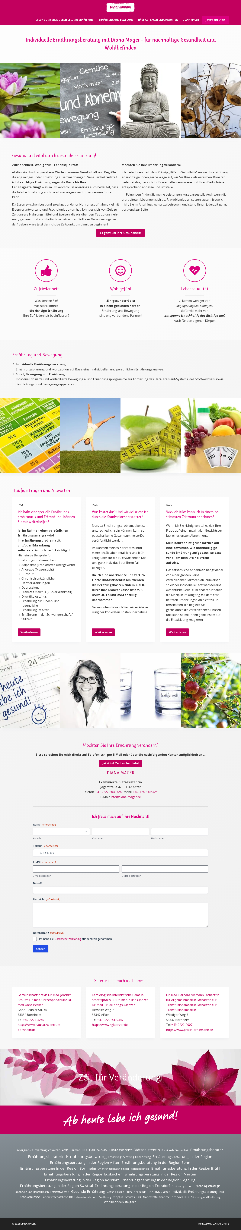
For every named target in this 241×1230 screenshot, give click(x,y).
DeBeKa (102, 1150)
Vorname (97, 838)
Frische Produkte (202, 718)
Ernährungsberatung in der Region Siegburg (157, 1180)
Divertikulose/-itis (34, 596)
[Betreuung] (30, 435)
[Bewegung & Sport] (90, 435)
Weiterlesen (29, 633)
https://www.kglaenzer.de (110, 1025)
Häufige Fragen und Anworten (158, 19)
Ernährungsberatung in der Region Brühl (185, 1168)
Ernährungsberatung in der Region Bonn (155, 1162)
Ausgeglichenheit (22, 128)
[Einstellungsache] (150, 690)
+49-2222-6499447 (110, 1020)
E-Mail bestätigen (131, 875)
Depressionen (31, 587)
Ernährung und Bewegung (116, 19)
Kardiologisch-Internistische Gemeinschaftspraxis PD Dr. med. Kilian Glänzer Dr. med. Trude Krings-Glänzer (120, 1000)
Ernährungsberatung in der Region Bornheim (58, 1168)
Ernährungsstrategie (207, 1186)
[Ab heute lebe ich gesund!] (30, 690)
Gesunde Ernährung (88, 1191)
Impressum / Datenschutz (213, 1223)
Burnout (27, 574)
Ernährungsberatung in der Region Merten (160, 1174)
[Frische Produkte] (211, 690)
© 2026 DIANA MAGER (24, 1223)
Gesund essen (115, 1192)
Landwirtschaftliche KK (57, 1197)
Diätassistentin (146, 1149)
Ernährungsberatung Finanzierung (129, 1157)
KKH (222, 1192)
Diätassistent (120, 1149)
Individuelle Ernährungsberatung (195, 1192)
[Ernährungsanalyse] (150, 435)
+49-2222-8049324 (108, 792)
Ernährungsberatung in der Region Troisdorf (132, 1185)
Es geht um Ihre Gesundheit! (120, 233)
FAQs (21, 504)
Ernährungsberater (206, 1149)
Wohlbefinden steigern (120, 1202)
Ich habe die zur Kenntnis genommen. (75, 939)
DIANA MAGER (191, 19)
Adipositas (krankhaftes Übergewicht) (48, 565)
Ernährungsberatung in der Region (182, 1156)
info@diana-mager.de (126, 797)
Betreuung (17, 463)
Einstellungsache (142, 718)
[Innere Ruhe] (150, 100)
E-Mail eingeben (42, 875)
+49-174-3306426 (145, 792)
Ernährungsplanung (205, 463)
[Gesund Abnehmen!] (90, 100)
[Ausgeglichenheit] (30, 100)
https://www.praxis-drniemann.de (189, 1030)
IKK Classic (162, 1192)
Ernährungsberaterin (46, 1156)
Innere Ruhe (139, 128)
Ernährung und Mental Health (32, 1192)
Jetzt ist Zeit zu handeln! (120, 763)
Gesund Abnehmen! (84, 128)
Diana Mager (79, 718)
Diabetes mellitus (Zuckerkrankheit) (46, 592)
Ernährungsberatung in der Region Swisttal (56, 1185)
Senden (40, 949)
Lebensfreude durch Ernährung (93, 1197)
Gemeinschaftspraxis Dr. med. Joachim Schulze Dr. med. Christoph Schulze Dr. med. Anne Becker (45, 1000)
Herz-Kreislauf (136, 1192)
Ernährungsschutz (182, 1186)
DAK (92, 1150)
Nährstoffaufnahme (156, 1197)
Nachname (157, 838)
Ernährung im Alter (35, 610)
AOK (65, 1150)
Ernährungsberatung (86, 1156)
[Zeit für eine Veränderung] (211, 100)
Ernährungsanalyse (144, 463)
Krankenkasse (30, 1197)
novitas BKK (133, 1197)
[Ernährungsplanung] (211, 435)
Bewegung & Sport (84, 463)
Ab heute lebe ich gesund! (28, 718)
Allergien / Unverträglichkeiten (38, 1150)
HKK (150, 1192)
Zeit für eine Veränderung (209, 128)
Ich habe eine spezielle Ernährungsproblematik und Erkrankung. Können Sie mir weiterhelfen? (46, 517)
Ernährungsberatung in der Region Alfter (85, 1162)
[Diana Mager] (90, 690)
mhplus (118, 1197)
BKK (84, 1150)
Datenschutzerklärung (67, 939)
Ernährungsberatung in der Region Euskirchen (83, 1174)
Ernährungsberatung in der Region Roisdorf (82, 1180)
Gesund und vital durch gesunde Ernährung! (65, 19)
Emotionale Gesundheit (175, 1150)
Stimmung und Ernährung (205, 1197)
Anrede (37, 838)
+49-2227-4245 (33, 1020)
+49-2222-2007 (181, 1025)
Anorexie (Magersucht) (37, 569)
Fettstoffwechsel (59, 1192)
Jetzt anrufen (215, 20)
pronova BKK (180, 1197)
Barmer (75, 1150)
